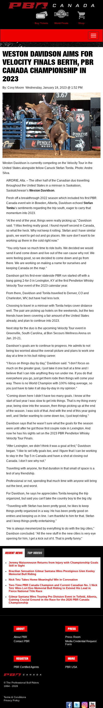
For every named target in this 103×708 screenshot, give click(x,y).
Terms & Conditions (15, 697)
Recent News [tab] (13, 553)
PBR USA (71, 666)
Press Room (72, 636)
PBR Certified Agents (26, 666)
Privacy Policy (12, 700)
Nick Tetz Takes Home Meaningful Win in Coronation (43, 579)
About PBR (20, 636)
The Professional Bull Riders (22, 682)
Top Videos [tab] (34, 553)
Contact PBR (22, 641)
